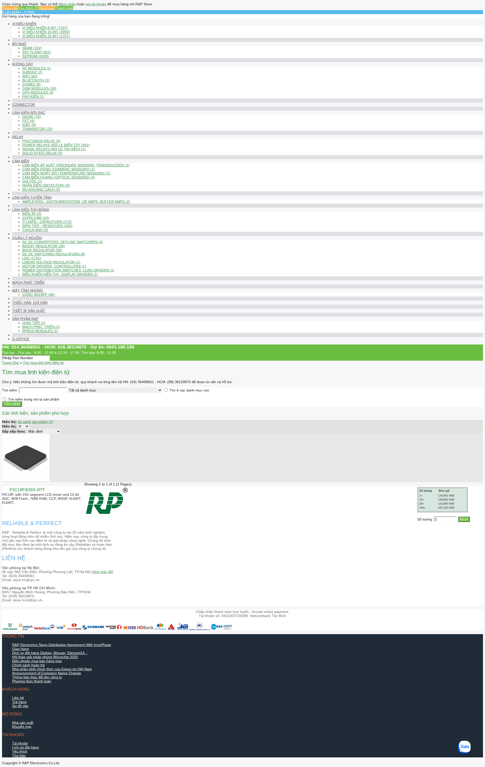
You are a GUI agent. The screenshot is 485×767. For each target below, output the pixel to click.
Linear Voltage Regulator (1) (51, 262)
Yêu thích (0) (28, 8)
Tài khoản (47, 8)
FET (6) (28, 121)
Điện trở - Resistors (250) (47, 226)
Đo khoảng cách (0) (41, 189)
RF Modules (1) (36, 68)
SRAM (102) (32, 48)
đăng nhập (67, 4)
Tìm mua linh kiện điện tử (43, 363)
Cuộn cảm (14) (35, 218)
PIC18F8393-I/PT (27, 489)
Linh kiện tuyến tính (32, 197)
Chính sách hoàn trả (28, 665)
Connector (23, 105)
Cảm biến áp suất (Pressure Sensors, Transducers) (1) (76, 165)
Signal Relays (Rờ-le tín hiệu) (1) (54, 149)
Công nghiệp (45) (38, 294)
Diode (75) (31, 117)
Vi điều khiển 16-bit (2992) (46, 32)
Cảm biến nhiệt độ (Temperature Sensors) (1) (66, 173)
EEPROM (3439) (35, 56)
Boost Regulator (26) (43, 246)
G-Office (20, 339)
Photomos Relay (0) (41, 141)
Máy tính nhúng (27, 290)
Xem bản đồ (102, 572)
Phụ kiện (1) (33, 96)
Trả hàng (19, 702)
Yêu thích (19, 751)
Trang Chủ (10, 363)
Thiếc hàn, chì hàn (29, 303)
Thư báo (19, 755)
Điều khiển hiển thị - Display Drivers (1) (60, 274)
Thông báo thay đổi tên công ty (37, 677)
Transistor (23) (37, 129)
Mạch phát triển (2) (41, 327)
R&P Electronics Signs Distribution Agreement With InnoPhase (61, 645)
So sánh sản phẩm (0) (35, 422)
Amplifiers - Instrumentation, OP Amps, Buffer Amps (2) (76, 202)
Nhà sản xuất (22, 723)
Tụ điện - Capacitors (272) (47, 222)
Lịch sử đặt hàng (25, 747)
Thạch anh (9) (35, 230)
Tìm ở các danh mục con (189, 390)
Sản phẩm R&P (25, 319)
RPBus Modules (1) (40, 331)
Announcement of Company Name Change (46, 673)
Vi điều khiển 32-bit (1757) (46, 36)
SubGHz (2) (32, 72)
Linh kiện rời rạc (28, 113)
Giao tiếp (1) (33, 323)
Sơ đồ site (20, 706)
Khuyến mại (21, 727)
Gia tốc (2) (32, 181)
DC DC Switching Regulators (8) (53, 254)
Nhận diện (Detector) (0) (46, 185)
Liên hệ (18, 698)
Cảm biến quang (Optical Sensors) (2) (58, 177)
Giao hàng (20, 649)
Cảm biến (20, 161)
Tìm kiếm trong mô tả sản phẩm (33, 399)
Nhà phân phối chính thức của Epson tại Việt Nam (52, 669)
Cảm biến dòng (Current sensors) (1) (58, 169)
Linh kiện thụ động (30, 210)
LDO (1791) (31, 258)
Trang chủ (10, 8)
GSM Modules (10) (39, 88)
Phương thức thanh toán (31, 681)
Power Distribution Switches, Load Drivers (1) (68, 270)
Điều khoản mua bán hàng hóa (37, 661)
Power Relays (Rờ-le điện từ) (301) (56, 145)
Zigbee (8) (31, 84)
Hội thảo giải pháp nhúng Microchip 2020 (45, 657)
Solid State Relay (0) (42, 153)
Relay (17, 137)
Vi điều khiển (24, 24)
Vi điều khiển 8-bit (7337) (45, 28)
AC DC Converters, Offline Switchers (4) (62, 242)
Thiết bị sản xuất (28, 311)
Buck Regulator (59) (42, 250)
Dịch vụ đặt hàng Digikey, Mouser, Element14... (50, 653)
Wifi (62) (29, 76)
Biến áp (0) (31, 214)
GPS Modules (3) (38, 92)
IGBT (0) (29, 125)
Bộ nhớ (19, 44)
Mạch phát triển (28, 282)
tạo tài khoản (96, 4)
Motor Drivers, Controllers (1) (54, 266)
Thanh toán (64, 8)
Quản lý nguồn (27, 238)
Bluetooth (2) (36, 80)
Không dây (22, 64)
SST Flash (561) (36, 52)
